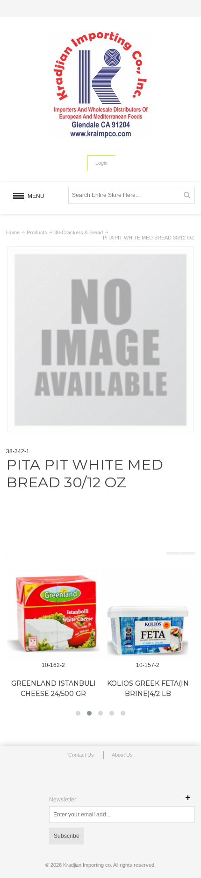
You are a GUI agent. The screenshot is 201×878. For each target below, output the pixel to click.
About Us (122, 755)
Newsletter (62, 799)
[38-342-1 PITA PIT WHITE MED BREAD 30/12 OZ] (100, 253)
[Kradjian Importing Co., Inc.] (100, 85)
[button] (78, 713)
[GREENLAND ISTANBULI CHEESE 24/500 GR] (53, 615)
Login (101, 163)
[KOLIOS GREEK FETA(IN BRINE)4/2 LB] (147, 615)
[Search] (186, 195)
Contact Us (81, 755)
